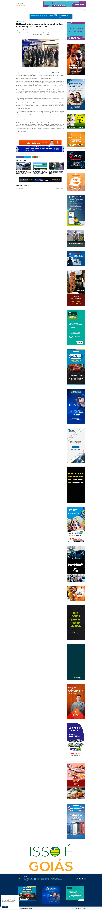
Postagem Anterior (20, 188)
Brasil (61, 10)
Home (18, 10)
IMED (26, 153)
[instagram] (85, 879)
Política (70, 10)
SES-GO (34, 153)
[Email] (37, 157)
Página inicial (18, 21)
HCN (23, 21)
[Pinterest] (35, 157)
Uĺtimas (28, 10)
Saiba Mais (10, 905)
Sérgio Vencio (30, 153)
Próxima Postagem (59, 188)
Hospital (23, 153)
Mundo (65, 10)
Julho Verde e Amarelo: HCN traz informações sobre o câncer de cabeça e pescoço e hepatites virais (40, 172)
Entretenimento (76, 10)
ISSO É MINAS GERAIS (27, 908)
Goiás (34, 10)
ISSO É (22, 10)
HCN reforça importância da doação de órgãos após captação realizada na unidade (56, 172)
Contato (79, 908)
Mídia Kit (84, 908)
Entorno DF (44, 10)
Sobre (76, 908)
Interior (50, 10)
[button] (82, 10)
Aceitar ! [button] (5, 906)
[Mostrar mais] (39, 157)
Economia (56, 10)
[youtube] (82, 879)
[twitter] (80, 879)
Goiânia (39, 10)
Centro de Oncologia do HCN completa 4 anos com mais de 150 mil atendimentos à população (23, 172)
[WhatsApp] (33, 157)
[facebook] (77, 879)
